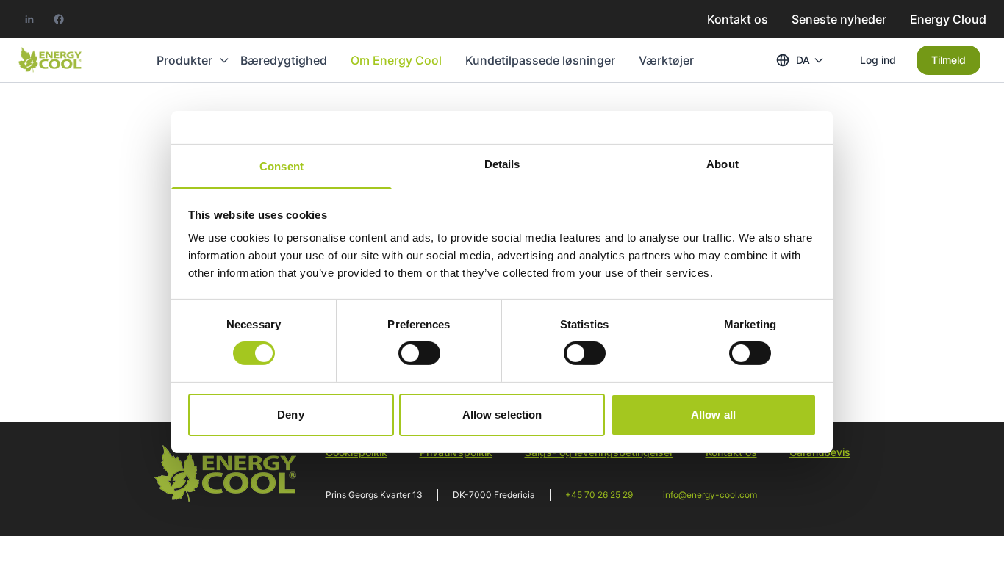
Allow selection (502, 414)
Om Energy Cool (396, 60)
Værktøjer (666, 60)
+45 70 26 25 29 (599, 494)
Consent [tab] (281, 166)
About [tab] (722, 164)
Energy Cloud (948, 19)
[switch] (419, 353)
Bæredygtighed (283, 60)
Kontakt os (737, 19)
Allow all (713, 414)
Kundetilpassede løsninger (540, 60)
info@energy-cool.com (710, 494)
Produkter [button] (184, 60)
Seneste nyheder (839, 19)
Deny (290, 414)
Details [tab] (502, 164)
